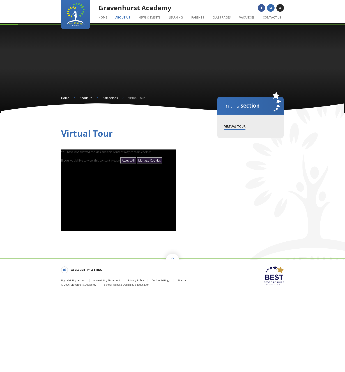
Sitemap (182, 280)
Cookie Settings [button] (161, 280)
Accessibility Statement (106, 280)
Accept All (128, 160)
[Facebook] (261, 8)
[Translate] (271, 8)
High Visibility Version (73, 280)
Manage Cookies (149, 160)
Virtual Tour (136, 98)
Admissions (110, 98)
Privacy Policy (136, 280)
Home (65, 98)
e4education (142, 284)
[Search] (280, 8)
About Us (86, 98)
